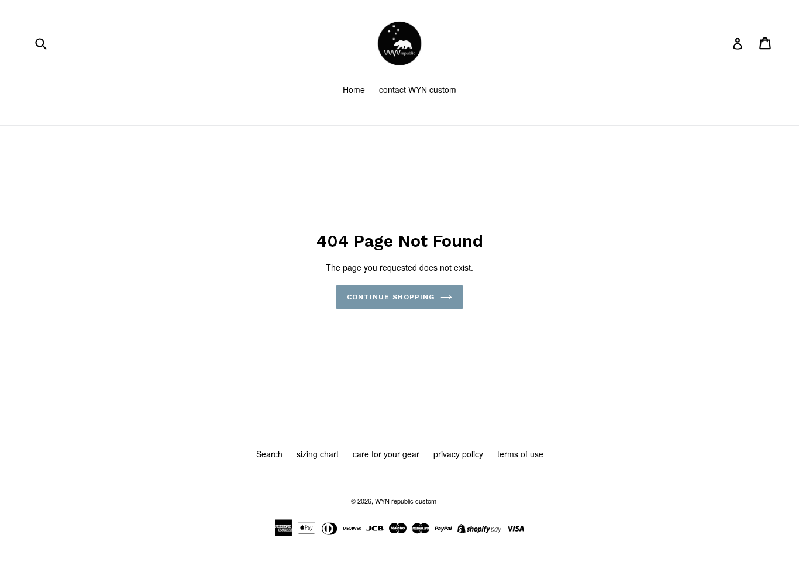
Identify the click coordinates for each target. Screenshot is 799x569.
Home (354, 89)
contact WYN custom (417, 89)
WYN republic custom (405, 500)
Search (269, 454)
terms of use (520, 454)
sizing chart (318, 454)
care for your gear (386, 454)
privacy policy (458, 454)
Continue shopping (390, 297)
